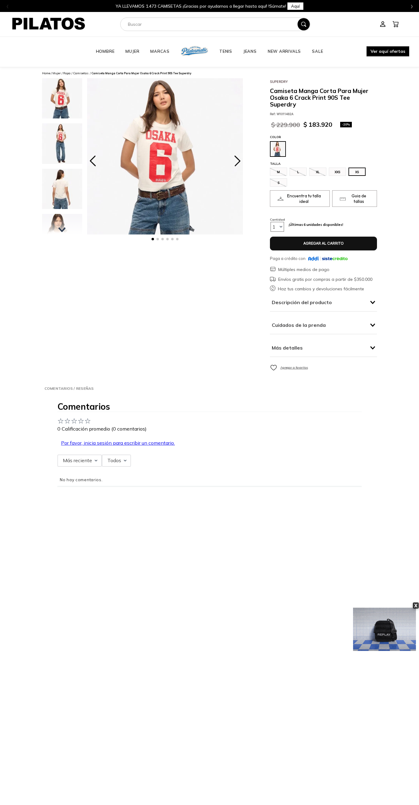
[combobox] (215, 24)
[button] (388, 51)
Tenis (225, 51)
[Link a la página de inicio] (46, 73)
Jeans (250, 51)
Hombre (105, 51)
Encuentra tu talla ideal (304, 198)
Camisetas (80, 73)
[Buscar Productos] (304, 24)
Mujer (132, 51)
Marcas (160, 51)
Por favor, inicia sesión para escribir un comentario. (118, 443)
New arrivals (284, 51)
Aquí (295, 6)
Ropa (67, 73)
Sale (317, 51)
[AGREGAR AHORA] (323, 243)
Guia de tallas (359, 198)
